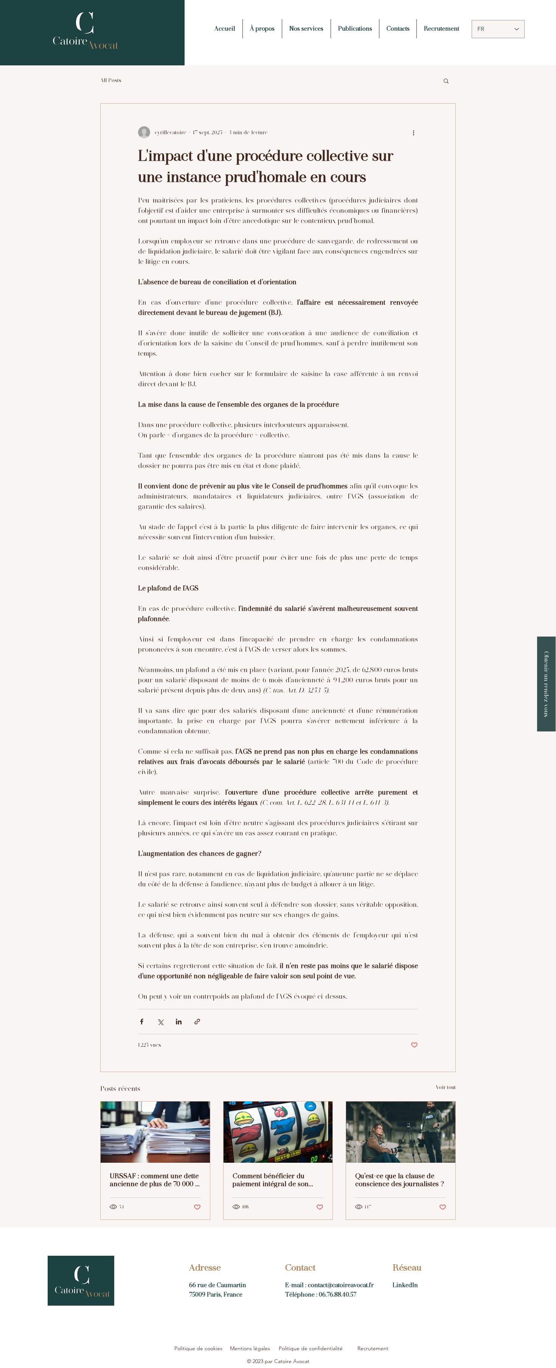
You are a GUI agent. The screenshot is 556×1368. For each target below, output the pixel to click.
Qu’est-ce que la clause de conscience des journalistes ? (399, 1180)
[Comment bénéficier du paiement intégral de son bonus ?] (278, 1132)
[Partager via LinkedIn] (178, 1021)
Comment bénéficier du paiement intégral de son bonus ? (271, 1180)
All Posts (110, 80)
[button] (446, 80)
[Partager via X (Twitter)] (160, 1021)
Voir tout (446, 1087)
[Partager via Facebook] (141, 1021)
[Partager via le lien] (197, 1021)
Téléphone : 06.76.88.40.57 (320, 1294)
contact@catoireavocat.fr (341, 1285)
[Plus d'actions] (413, 132)
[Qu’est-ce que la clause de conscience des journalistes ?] (400, 1132)
